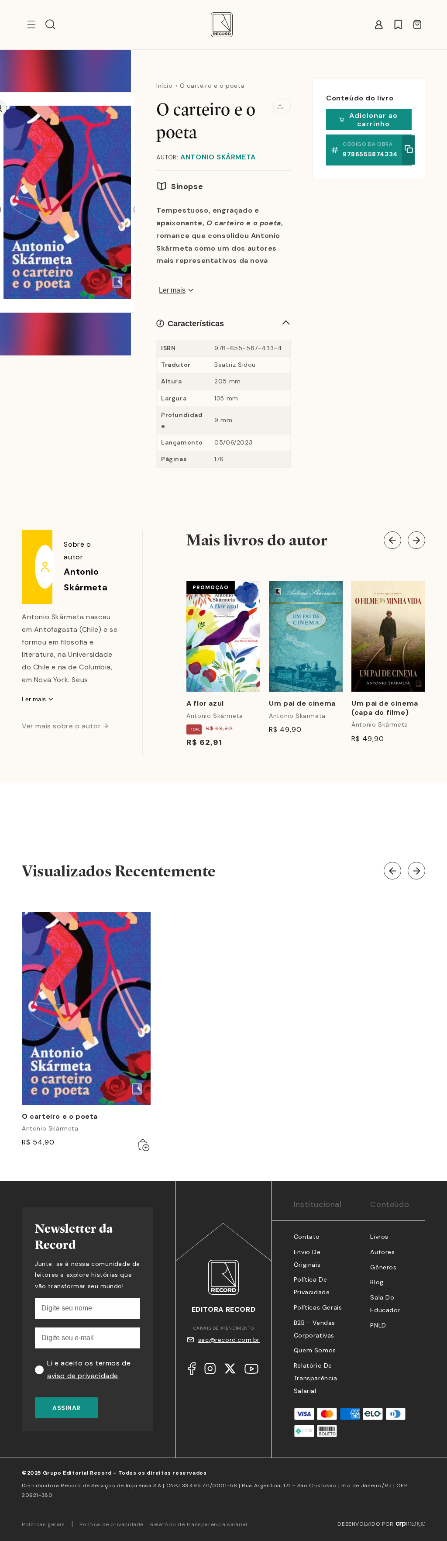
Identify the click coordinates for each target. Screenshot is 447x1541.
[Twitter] (230, 1370)
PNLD (378, 1325)
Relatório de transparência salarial (315, 1378)
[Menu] (31, 24)
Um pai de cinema (302, 703)
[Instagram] (210, 1371)
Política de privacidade (111, 1524)
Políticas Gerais (318, 1307)
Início (164, 86)
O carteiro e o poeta (60, 1116)
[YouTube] (251, 1371)
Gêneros (383, 1267)
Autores (382, 1252)
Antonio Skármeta (218, 157)
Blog (376, 1282)
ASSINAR (66, 1408)
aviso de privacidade (82, 1375)
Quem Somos (315, 1350)
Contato (307, 1237)
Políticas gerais (43, 1524)
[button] (50, 24)
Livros (379, 1237)
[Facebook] (192, 1370)
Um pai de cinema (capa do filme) (384, 708)
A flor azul (205, 703)
